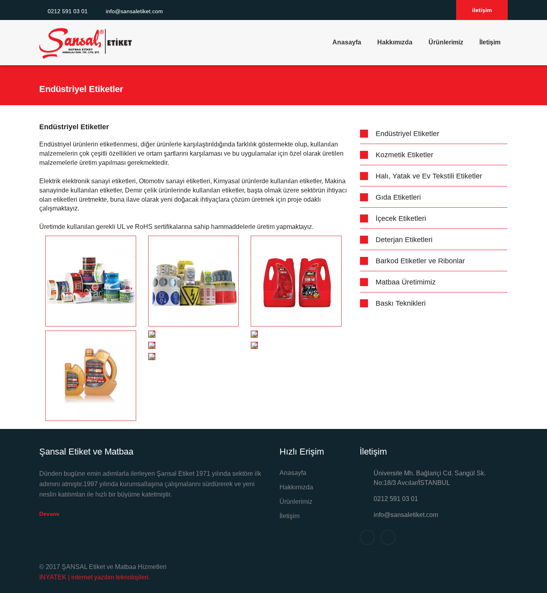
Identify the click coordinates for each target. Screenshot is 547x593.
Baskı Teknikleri (401, 303)
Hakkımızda (394, 42)
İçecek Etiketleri (401, 218)
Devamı (50, 514)
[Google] (444, 10)
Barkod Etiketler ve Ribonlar (420, 261)
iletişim (482, 10)
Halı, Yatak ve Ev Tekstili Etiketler (429, 176)
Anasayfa (346, 42)
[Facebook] (430, 10)
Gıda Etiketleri (398, 197)
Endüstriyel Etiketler (407, 134)
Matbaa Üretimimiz (406, 282)
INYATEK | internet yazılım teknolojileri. (94, 577)
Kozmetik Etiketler (404, 155)
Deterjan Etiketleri (404, 240)
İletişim (490, 42)
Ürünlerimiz (445, 42)
